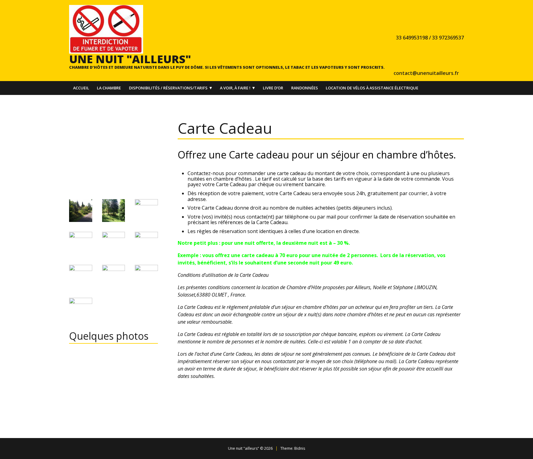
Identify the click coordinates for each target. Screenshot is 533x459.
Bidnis (299, 448)
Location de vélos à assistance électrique (372, 88)
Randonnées (304, 88)
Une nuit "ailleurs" (130, 58)
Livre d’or (273, 88)
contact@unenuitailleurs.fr (426, 73)
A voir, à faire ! (235, 88)
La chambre (109, 88)
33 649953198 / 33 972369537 (430, 37)
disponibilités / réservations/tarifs (168, 88)
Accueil (81, 88)
